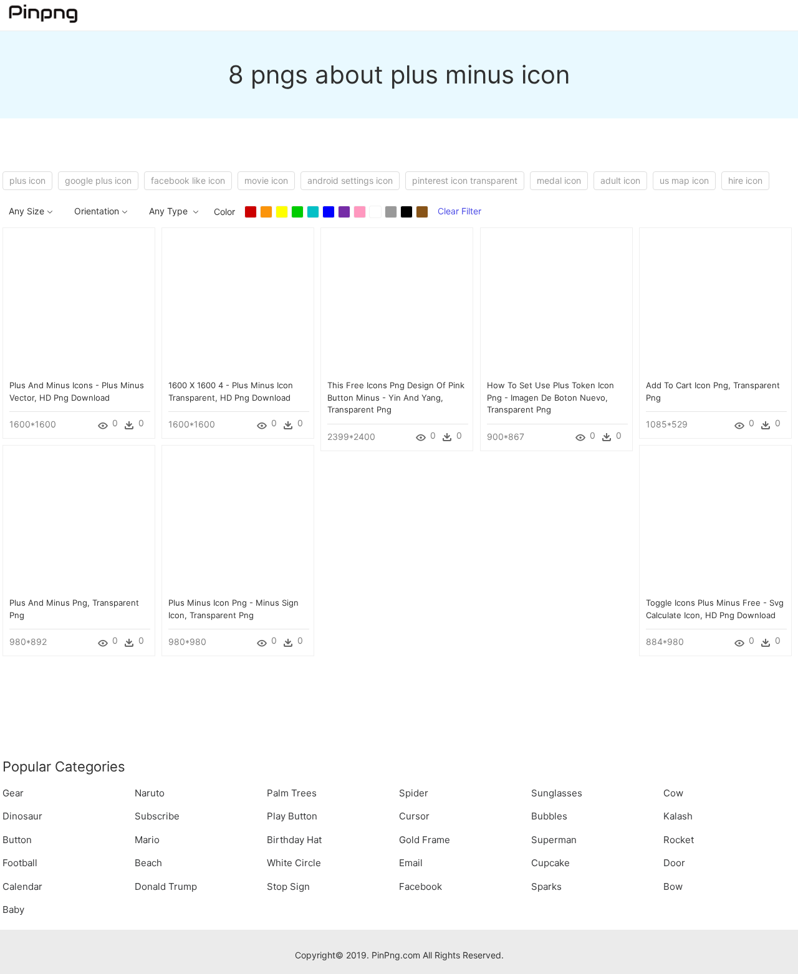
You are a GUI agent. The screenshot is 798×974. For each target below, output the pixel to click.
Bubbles (549, 816)
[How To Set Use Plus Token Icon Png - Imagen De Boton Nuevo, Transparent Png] (556, 303)
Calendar (22, 886)
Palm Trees (292, 793)
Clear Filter (459, 211)
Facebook (420, 886)
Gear (13, 793)
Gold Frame (424, 840)
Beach (148, 863)
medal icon (559, 180)
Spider (413, 793)
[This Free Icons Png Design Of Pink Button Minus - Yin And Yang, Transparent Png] (396, 303)
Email (411, 863)
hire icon (745, 180)
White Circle (294, 863)
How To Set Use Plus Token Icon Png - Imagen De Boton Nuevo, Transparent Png (550, 397)
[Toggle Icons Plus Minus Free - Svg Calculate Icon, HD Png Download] (715, 520)
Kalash (678, 816)
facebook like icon (188, 180)
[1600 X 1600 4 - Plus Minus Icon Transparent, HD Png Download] (237, 303)
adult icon (620, 180)
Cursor (414, 816)
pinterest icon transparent (464, 180)
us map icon (684, 180)
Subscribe (157, 816)
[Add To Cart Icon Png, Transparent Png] (715, 303)
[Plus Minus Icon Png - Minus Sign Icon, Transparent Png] (237, 520)
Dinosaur (22, 816)
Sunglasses (556, 793)
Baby (13, 909)
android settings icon (350, 180)
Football (19, 863)
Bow (673, 886)
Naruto (150, 793)
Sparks (546, 886)
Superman (554, 840)
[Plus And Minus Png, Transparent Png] (78, 520)
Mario (147, 840)
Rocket (678, 840)
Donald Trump (166, 886)
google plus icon (98, 180)
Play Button (292, 816)
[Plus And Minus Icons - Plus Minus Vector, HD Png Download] (78, 303)
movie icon (266, 180)
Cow (673, 793)
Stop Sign (288, 886)
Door (674, 863)
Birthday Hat (294, 840)
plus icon (27, 180)
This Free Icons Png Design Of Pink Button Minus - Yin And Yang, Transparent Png (395, 397)
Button (17, 840)
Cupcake (550, 863)
